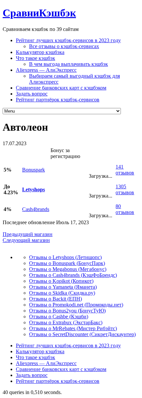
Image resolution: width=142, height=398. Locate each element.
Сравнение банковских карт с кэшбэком (61, 88)
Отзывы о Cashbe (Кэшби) (58, 316)
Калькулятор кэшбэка (40, 52)
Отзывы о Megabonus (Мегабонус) (67, 269)
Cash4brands (35, 209)
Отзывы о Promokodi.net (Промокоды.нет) (76, 304)
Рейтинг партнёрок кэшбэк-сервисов (57, 99)
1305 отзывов (125, 189)
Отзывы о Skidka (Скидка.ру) (62, 293)
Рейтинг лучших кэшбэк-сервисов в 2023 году (68, 40)
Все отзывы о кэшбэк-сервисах (64, 46)
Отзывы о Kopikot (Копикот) (61, 281)
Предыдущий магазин (28, 234)
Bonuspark (33, 169)
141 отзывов (125, 169)
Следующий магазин (26, 240)
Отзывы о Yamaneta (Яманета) (63, 287)
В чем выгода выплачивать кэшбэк (68, 64)
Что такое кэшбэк (35, 58)
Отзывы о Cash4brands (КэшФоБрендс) (73, 275)
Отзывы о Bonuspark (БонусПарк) (67, 263)
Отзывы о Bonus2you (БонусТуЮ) (67, 310)
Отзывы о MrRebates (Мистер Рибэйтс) (73, 328)
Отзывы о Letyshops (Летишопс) (65, 257)
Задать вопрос (32, 93)
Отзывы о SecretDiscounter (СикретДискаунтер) (82, 334)
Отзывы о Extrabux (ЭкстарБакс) (65, 322)
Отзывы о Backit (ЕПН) (55, 299)
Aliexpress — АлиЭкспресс (46, 70)
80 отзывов (125, 209)
